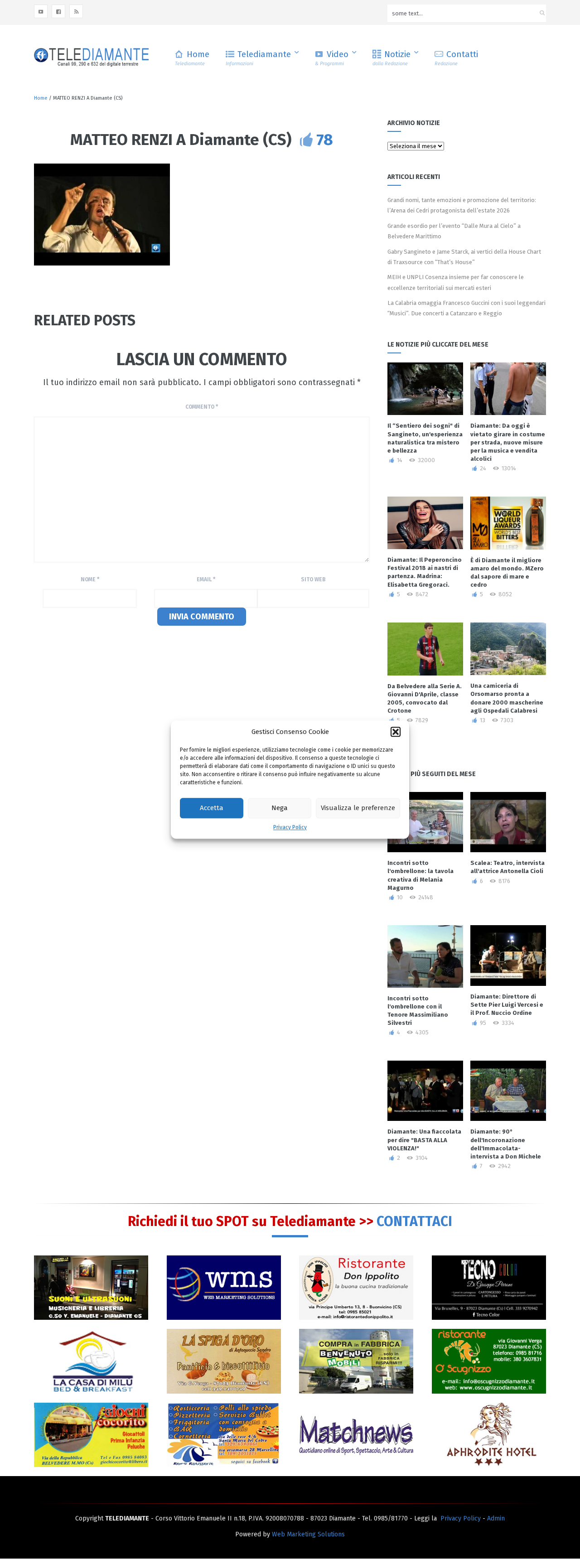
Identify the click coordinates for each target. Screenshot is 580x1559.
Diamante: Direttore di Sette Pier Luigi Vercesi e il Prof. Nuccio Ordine (506, 1004)
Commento (201, 407)
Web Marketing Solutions (308, 1534)
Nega (279, 808)
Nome (90, 579)
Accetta (211, 808)
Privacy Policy (290, 827)
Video (331, 58)
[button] (395, 731)
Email (206, 579)
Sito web (313, 579)
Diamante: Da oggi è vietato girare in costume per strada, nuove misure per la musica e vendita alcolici (507, 442)
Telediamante (258, 58)
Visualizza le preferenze (358, 808)
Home (192, 58)
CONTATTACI (414, 1221)
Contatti (456, 58)
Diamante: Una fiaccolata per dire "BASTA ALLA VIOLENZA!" (424, 1139)
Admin (496, 1518)
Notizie (391, 58)
